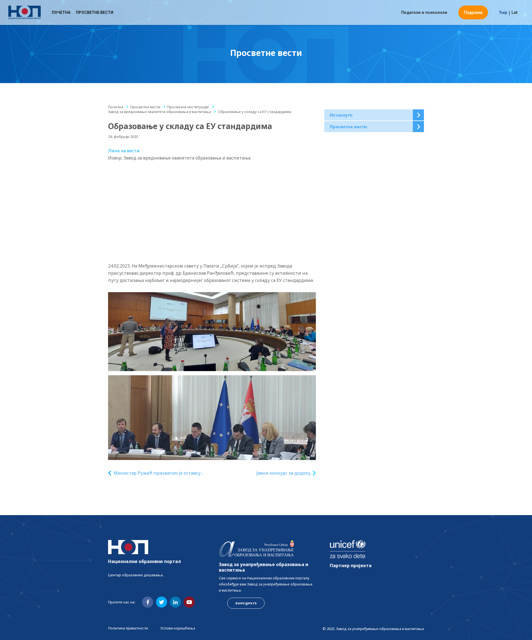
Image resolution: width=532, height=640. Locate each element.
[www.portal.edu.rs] (24, 12)
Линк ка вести (124, 151)
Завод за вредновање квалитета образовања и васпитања (159, 111)
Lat (514, 12)
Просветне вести (94, 12)
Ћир (503, 12)
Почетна (61, 12)
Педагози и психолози (424, 12)
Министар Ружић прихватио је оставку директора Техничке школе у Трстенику (159, 473)
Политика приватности (128, 628)
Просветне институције (188, 106)
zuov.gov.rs (246, 602)
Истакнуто (341, 115)
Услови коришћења (177, 628)
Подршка (473, 12)
